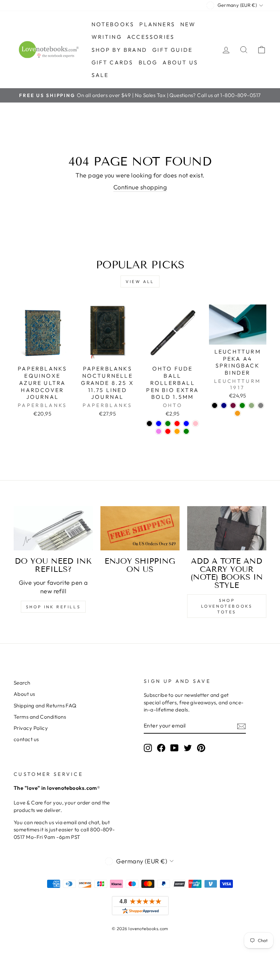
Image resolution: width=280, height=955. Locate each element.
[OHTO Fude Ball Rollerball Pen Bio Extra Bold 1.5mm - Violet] (158, 431)
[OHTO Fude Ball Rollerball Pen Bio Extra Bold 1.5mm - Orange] (177, 431)
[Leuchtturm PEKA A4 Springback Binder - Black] (214, 405)
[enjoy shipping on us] (140, 528)
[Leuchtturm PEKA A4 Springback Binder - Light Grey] (260, 405)
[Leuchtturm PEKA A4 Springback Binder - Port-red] (233, 405)
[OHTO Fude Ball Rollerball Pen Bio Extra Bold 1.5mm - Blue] (158, 423)
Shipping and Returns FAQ (45, 705)
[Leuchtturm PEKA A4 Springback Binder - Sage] (251, 405)
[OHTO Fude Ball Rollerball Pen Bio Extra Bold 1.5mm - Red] (177, 423)
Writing (107, 36)
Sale (100, 75)
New (188, 24)
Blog (148, 62)
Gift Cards (113, 62)
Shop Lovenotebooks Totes (227, 606)
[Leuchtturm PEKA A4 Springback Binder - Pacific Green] (242, 405)
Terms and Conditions (40, 717)
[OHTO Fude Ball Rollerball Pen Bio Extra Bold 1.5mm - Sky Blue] (186, 423)
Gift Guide (172, 49)
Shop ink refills (53, 606)
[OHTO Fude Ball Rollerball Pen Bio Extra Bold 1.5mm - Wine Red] (168, 431)
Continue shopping (140, 187)
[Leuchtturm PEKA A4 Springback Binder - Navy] (224, 405)
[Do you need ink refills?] (53, 528)
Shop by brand (120, 49)
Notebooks (113, 24)
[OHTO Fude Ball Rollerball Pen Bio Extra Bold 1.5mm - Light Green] (186, 431)
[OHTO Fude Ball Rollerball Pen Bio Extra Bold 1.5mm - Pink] (195, 423)
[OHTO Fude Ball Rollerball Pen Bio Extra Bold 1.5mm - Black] (149, 423)
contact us (26, 739)
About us (180, 62)
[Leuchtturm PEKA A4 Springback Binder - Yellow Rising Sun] (237, 413)
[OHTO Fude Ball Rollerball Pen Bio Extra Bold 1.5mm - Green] (168, 423)
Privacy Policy (31, 728)
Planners (157, 24)
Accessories (150, 36)
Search (22, 682)
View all (140, 281)
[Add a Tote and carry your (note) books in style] (226, 528)
